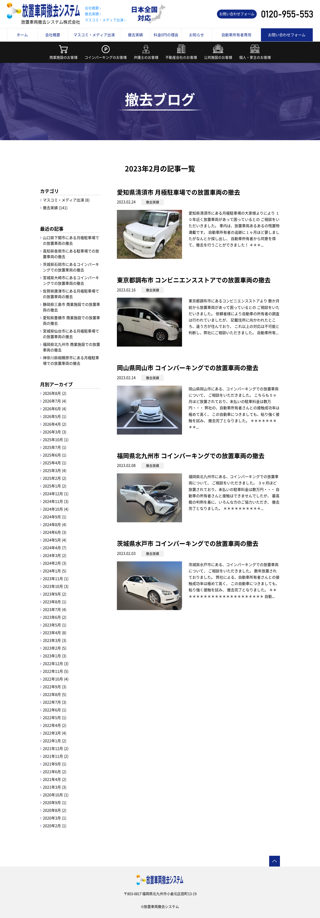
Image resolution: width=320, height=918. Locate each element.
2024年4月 (54, 547)
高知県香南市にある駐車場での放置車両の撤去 (71, 253)
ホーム (22, 34)
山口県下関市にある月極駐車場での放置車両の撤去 (71, 240)
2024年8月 (54, 524)
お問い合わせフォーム (236, 13)
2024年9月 (54, 516)
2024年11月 (55, 501)
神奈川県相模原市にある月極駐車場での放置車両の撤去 (71, 360)
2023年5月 (54, 625)
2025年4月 (54, 462)
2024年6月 (54, 532)
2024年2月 (54, 563)
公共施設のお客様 (218, 57)
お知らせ (196, 34)
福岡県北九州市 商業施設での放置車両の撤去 (71, 347)
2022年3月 (54, 733)
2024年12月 (55, 493)
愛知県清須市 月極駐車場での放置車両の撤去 (178, 192)
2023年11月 (55, 578)
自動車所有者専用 (236, 34)
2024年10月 (55, 509)
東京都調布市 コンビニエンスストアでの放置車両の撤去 (194, 279)
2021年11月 (55, 756)
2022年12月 (55, 663)
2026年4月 (54, 424)
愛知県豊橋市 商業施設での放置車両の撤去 (71, 320)
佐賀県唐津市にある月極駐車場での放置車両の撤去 (71, 293)
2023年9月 (54, 594)
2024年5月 (54, 540)
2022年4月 (54, 725)
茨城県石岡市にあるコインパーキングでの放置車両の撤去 (71, 267)
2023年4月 (54, 632)
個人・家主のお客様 (255, 57)
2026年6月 (54, 408)
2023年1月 (54, 655)
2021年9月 (54, 764)
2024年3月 (54, 555)
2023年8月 (54, 601)
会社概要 (92, 8)
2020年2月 (54, 825)
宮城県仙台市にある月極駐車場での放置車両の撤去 (71, 333)
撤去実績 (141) (55, 207)
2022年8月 (54, 694)
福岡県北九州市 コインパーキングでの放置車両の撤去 (190, 455)
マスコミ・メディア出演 (104, 19)
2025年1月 (54, 486)
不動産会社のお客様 (181, 57)
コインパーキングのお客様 (106, 57)
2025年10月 (55, 439)
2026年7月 (54, 401)
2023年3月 (54, 640)
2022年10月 (55, 679)
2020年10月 (55, 794)
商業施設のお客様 (63, 57)
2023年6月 (54, 617)
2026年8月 (54, 393)
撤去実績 (92, 13)
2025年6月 (54, 455)
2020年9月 (54, 802)
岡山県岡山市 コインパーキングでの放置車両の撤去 (187, 367)
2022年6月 (54, 710)
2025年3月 (54, 470)
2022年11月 (55, 671)
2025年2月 (54, 478)
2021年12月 (55, 748)
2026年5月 (54, 416)
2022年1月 (54, 740)
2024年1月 (54, 571)
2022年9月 (54, 686)
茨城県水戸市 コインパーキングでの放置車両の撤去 (187, 543)
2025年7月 (54, 447)
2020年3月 (54, 818)
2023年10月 (55, 586)
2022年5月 (54, 717)
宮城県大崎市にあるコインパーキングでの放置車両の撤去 (71, 280)
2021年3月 (54, 787)
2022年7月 (54, 702)
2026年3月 (54, 432)
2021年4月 (54, 779)
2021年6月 (54, 771)
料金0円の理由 (166, 34)
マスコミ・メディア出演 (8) (66, 200)
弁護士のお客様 (146, 57)
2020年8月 (54, 810)
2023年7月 (54, 609)
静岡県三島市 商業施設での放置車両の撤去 (71, 307)
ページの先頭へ (274, 861)
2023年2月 (54, 648)
